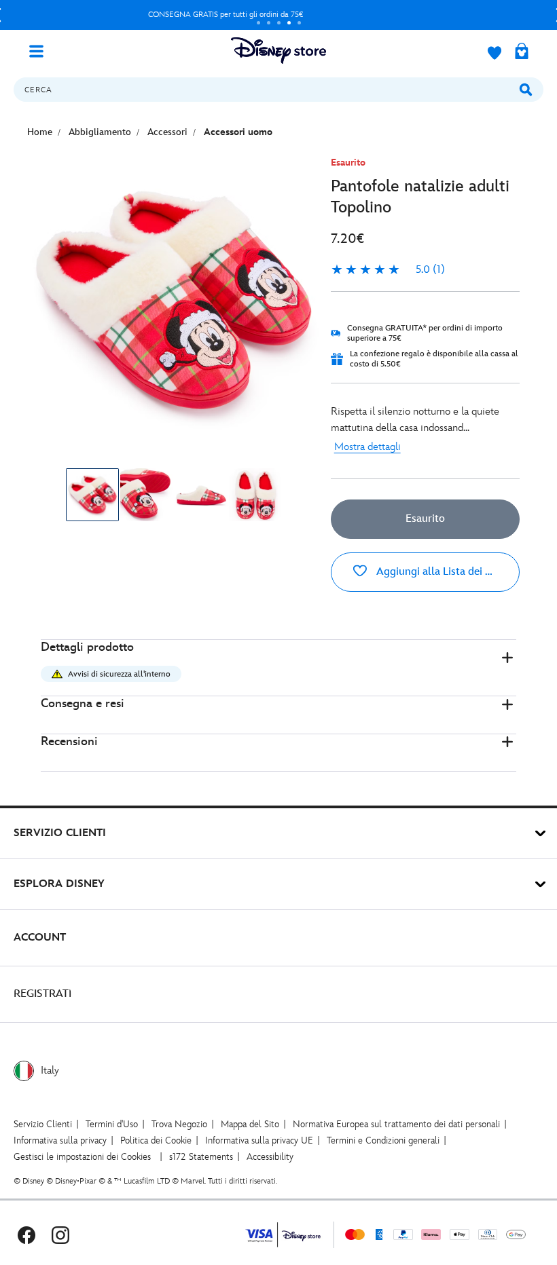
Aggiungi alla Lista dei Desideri (447, 571)
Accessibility (270, 1157)
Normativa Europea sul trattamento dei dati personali (396, 1124)
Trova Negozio (179, 1124)
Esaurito (425, 518)
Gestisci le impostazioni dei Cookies (82, 1157)
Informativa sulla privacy (60, 1140)
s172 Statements (201, 1157)
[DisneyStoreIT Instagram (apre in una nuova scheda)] (60, 1234)
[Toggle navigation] (41, 50)
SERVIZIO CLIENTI (60, 833)
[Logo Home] (278, 50)
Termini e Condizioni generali (383, 1140)
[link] (388, 270)
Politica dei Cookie (156, 1140)
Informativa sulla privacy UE (259, 1140)
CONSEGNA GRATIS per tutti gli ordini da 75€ (225, 15)
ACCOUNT (40, 937)
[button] (278, 668)
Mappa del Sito (250, 1124)
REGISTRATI (42, 993)
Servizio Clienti (43, 1124)
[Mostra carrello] (522, 52)
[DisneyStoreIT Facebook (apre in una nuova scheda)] (26, 1234)
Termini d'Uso (112, 1124)
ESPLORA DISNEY (59, 883)
